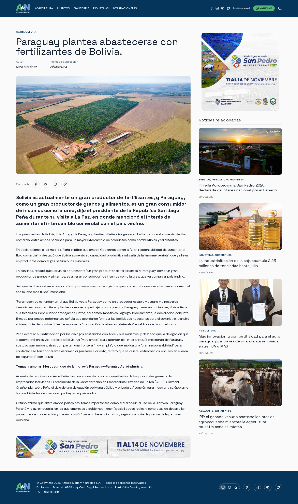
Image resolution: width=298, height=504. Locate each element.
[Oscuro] (236, 487)
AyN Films (266, 8)
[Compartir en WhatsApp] (55, 184)
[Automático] (223, 487)
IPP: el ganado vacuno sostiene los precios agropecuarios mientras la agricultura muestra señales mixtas (236, 421)
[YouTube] (222, 8)
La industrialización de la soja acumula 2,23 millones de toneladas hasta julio (237, 263)
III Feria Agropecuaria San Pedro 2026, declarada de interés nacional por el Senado (238, 188)
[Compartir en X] (45, 184)
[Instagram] (217, 8)
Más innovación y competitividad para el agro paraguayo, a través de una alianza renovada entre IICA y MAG (239, 341)
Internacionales (125, 8)
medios (55, 250)
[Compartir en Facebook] (36, 184)
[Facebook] (211, 8)
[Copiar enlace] (65, 184)
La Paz (82, 217)
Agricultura (44, 8)
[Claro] (229, 487)
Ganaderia (81, 8)
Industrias (101, 8)
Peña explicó (72, 250)
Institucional (241, 8)
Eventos (63, 8)
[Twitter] (228, 8)
